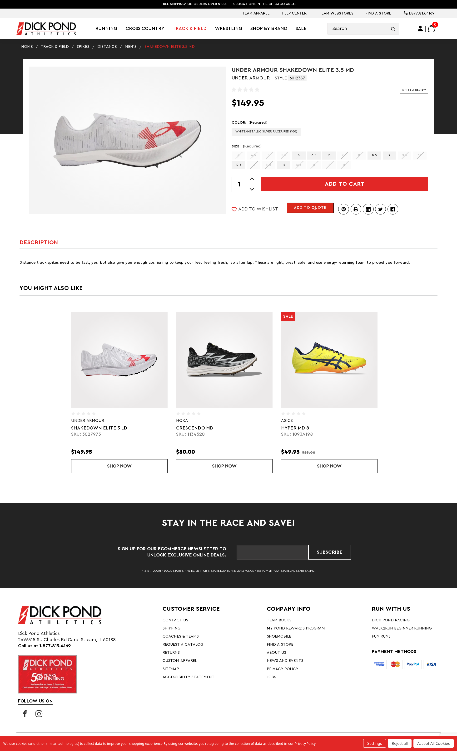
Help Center (294, 13)
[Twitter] (380, 209)
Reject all (400, 743)
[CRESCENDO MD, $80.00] (224, 360)
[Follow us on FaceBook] (25, 714)
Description (39, 242)
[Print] (356, 209)
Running (106, 28)
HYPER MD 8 (295, 428)
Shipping (171, 628)
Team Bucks (279, 620)
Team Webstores (336, 13)
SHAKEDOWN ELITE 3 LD (99, 428)
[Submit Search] (393, 28)
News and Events (285, 661)
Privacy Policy (282, 669)
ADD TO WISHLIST (258, 209)
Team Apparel (255, 13)
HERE (258, 571)
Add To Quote (310, 208)
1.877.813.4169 (420, 13)
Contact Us (175, 620)
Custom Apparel (180, 661)
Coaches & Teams (181, 636)
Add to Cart (345, 184)
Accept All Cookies (433, 743)
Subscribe (329, 552)
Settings (374, 743)
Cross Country (145, 28)
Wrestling (228, 28)
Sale (301, 28)
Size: (247, 146)
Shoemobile (279, 636)
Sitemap (171, 669)
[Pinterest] (343, 209)
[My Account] (421, 29)
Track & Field (190, 28)
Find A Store (378, 13)
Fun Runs (381, 636)
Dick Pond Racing (391, 620)
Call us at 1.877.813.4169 (44, 646)
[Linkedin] (368, 209)
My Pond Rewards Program (296, 628)
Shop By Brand (268, 28)
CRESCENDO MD (195, 428)
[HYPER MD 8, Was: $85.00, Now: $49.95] (329, 360)
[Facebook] (392, 209)
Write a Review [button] (414, 89)
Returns (171, 652)
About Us (276, 652)
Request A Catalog (183, 644)
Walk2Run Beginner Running (402, 628)
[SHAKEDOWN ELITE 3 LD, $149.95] (119, 360)
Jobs (271, 677)
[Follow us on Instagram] (39, 714)
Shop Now (137, 466)
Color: (249, 122)
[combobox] (363, 28)
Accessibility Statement (188, 677)
